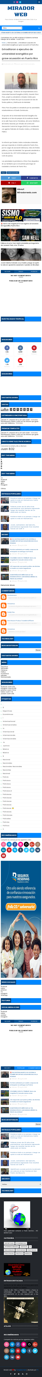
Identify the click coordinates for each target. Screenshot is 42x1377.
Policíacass (7, 815)
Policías (6, 822)
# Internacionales (13, 173)
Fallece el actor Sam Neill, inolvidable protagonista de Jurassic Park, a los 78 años (20, 244)
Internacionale (9, 735)
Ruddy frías (11, 612)
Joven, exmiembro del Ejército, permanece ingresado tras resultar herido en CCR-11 (24, 527)
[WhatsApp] (30, 1373)
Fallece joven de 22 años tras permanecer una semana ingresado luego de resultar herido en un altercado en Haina (25, 509)
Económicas (5, 674)
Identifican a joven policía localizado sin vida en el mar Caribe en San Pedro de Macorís (25, 1171)
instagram (4, 485)
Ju (4, 742)
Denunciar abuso (8, 585)
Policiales (7, 819)
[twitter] (20, 2)
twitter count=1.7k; (7, 692)
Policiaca (7, 780)
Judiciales (4, 675)
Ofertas (3, 488)
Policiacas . (7, 805)
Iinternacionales (10, 725)
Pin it (14, 183)
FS (37, 1370)
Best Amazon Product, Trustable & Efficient (20, 621)
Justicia (6, 746)
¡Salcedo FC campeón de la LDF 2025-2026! (15, 420)
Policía (6, 777)
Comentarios (34, 1068)
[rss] (22, 1373)
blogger (7, 271)
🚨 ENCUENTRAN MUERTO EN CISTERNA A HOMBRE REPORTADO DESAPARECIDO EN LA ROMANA (24, 541)
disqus (21, 271)
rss (2, 478)
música (6, 749)
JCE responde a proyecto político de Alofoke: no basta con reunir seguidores (25, 567)
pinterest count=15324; (8, 690)
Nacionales (4, 668)
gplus (2, 483)
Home (4, 43)
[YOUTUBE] (23, 2)
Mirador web (21, 11)
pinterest (4, 990)
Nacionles (7, 770)
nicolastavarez (12, 595)
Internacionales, (30, 64)
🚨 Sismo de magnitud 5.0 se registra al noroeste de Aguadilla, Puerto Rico (19, 225)
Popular (21, 1068)
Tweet (13, 178)
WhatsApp (4, 995)
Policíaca (7, 784)
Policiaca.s (7, 791)
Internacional (8, 732)
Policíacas (4, 670)
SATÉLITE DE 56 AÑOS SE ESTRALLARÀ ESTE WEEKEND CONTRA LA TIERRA (21, 1286)
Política (3, 672)
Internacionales (12, 43)
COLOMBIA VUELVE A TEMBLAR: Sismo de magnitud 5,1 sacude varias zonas (23, 559)
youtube (3, 1015)
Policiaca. (7, 787)
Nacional (6, 760)
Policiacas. (7, 812)
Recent (7, 1068)
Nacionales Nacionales (12, 766)
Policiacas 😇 (8, 808)
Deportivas (4, 667)
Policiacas (7, 794)
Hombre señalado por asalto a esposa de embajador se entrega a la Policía (24, 550)
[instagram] (17, 2)
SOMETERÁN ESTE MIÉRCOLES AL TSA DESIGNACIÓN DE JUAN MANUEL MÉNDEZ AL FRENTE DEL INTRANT (23, 577)
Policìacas (7, 801)
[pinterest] (18, 1373)
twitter (3, 481)
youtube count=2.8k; (7, 694)
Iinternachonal (9, 721)
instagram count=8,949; (8, 688)
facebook (34, 271)
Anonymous (11, 604)
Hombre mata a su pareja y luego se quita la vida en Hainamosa (25, 517)
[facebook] (14, 2)
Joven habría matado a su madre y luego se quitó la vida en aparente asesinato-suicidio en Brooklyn (20, 264)
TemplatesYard (21, 1370)
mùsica (6, 753)
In (3, 728)
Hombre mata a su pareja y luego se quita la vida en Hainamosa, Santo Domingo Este (25, 500)
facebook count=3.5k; (8, 687)
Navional (6, 773)
